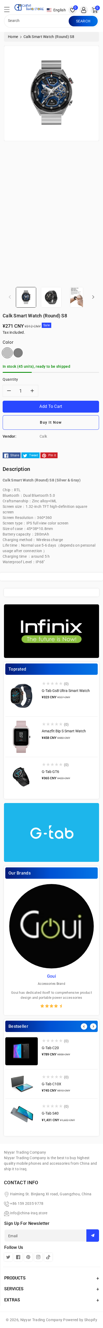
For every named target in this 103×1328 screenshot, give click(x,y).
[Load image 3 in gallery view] (76, 296)
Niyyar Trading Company (41, 1320)
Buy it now (51, 422)
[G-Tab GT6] (21, 777)
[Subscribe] (92, 1235)
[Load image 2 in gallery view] (51, 296)
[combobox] (37, 21)
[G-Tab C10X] (21, 1084)
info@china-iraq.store (28, 1213)
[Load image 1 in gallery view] (26, 296)
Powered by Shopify (80, 1320)
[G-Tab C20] (21, 1051)
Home (13, 37)
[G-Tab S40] (21, 1115)
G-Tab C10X (51, 1084)
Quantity (10, 379)
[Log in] (83, 10)
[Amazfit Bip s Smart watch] (21, 737)
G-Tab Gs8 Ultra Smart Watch (66, 691)
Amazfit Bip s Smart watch (64, 731)
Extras (12, 1299)
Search (83, 21)
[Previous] (84, 1026)
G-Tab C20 (50, 1048)
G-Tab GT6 (50, 772)
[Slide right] (93, 297)
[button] (9, 11)
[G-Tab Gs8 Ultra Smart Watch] (21, 696)
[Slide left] (10, 297)
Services (14, 1288)
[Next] (93, 1026)
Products (15, 1278)
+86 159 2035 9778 (26, 1203)
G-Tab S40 (50, 1113)
